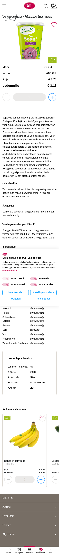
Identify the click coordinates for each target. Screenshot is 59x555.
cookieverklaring (9, 270)
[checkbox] (5, 278)
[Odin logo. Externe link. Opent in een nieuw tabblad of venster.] (4, 254)
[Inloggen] (54, 6)
